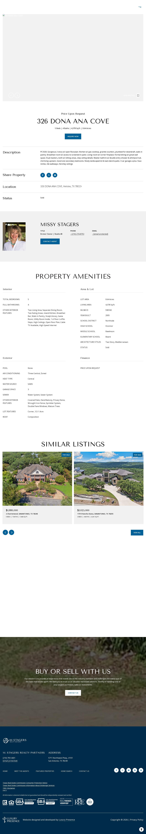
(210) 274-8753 (78, 234)
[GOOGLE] (135, 770)
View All (137, 532)
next (17, 95)
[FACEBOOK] (116, 770)
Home (5, 771)
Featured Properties (45, 771)
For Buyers (102, 7)
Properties (62, 7)
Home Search (82, 7)
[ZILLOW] (141, 770)
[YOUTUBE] (128, 770)
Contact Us (84, 771)
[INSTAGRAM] (122, 770)
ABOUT (45, 7)
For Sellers (122, 7)
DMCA (5, 791)
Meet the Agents (21, 771)
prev (11, 95)
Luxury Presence (67, 819)
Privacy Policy (136, 819)
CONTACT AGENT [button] (50, 241)
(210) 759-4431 (9, 758)
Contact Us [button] (73, 693)
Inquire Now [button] (73, 136)
